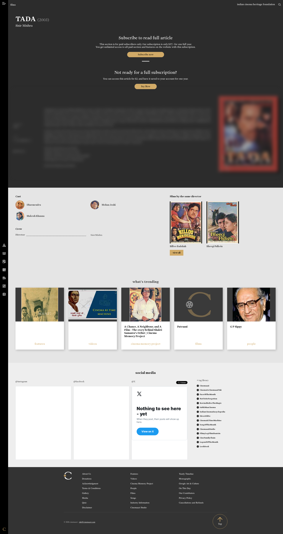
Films (132, 492)
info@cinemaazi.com (87, 522)
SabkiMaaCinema (208, 407)
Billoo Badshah (178, 246)
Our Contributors (187, 492)
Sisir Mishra (24, 26)
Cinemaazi (204, 386)
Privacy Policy (185, 497)
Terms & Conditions (91, 488)
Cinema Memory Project (141, 483)
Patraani (182, 326)
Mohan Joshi (109, 204)
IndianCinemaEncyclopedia (212, 412)
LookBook (204, 446)
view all (176, 252)
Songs (133, 497)
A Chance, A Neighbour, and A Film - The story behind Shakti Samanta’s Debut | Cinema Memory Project (143, 331)
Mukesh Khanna (35, 216)
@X (133, 381)
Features (134, 473)
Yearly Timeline (186, 473)
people (251, 343)
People (133, 488)
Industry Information (139, 502)
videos (93, 343)
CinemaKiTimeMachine (210, 420)
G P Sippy (236, 326)
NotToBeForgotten (208, 399)
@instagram (21, 381)
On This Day (185, 488)
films (13, 4)
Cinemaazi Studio (138, 507)
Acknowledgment (90, 483)
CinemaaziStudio (207, 429)
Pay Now (145, 86)
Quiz (84, 502)
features (40, 343)
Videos (133, 478)
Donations (87, 478)
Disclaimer (87, 507)
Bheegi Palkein (215, 246)
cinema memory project (145, 343)
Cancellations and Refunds (191, 502)
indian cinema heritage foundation (256, 4)
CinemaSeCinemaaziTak (211, 390)
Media (85, 497)
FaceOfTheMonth (208, 394)
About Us (86, 473)
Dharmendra (34, 204)
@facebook (79, 381)
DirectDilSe (205, 416)
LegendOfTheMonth (209, 442)
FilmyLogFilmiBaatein (210, 433)
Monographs (185, 478)
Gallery (85, 492)
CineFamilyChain (207, 438)
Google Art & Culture (189, 483)
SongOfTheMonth (208, 425)
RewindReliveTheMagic (211, 403)
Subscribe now (145, 54)
